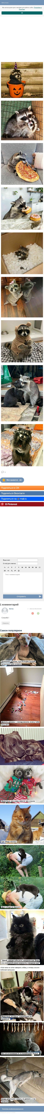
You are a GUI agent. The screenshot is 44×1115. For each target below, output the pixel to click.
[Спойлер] (12, 570)
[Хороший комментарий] (38, 613)
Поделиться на (14, 498)
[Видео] (39, 567)
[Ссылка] (8, 570)
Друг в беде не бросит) (10, 907)
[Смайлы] (18, 570)
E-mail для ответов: (9, 563)
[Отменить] (5, 567)
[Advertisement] (22, 37)
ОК (22, 13)
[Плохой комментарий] (32, 613)
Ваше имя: (6, 560)
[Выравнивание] (15, 570)
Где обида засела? (9, 842)
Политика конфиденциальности (12, 1109)
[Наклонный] (15, 567)
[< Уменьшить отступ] (29, 567)
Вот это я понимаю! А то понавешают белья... (20, 1053)
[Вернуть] (8, 567)
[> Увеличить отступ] (32, 567)
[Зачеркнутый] (18, 567)
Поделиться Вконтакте (13, 493)
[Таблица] (5, 570)
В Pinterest (11, 504)
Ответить (6, 623)
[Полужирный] (12, 567)
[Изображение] (36, 567)
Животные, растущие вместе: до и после (18, 801)
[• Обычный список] (22, 567)
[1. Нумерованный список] (25, 567)
